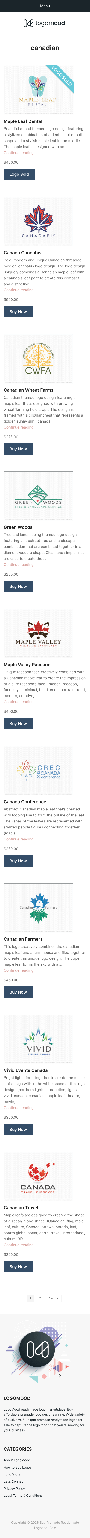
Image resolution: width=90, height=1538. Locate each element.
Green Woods (18, 527)
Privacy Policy (14, 1489)
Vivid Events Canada (26, 1070)
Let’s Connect (14, 1482)
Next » (54, 1298)
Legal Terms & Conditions (23, 1496)
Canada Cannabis (22, 252)
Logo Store (12, 1474)
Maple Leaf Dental (23, 121)
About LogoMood (17, 1460)
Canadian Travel (21, 1207)
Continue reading (19, 152)
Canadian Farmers (23, 939)
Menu (45, 5)
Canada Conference (25, 801)
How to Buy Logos (17, 1467)
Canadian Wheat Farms (29, 390)
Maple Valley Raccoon (27, 664)
